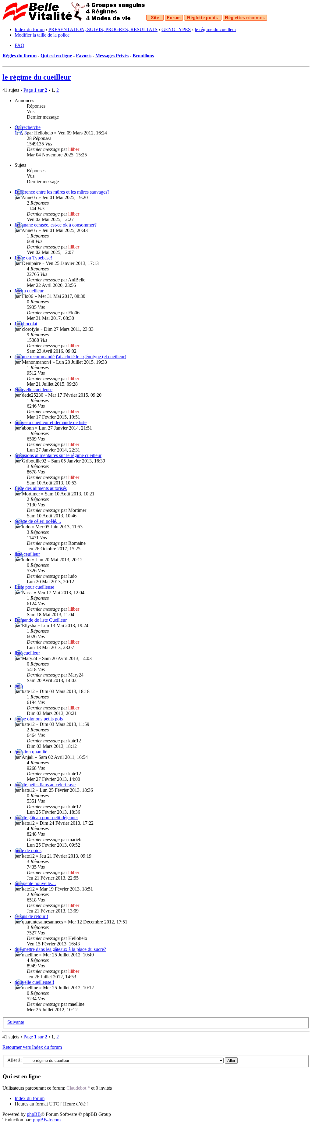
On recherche (28, 127)
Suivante (15, 1022)
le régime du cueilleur (215, 29)
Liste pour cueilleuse (34, 587)
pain (19, 685)
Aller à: (14, 1060)
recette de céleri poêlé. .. (38, 521)
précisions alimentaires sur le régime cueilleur (58, 455)
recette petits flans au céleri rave (45, 784)
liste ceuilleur (27, 554)
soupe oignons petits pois (39, 718)
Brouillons (143, 55)
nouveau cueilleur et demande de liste (51, 422)
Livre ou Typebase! (33, 257)
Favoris (83, 55)
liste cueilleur (27, 652)
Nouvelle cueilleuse (33, 389)
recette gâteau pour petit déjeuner (46, 817)
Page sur (35, 90)
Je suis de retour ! (31, 916)
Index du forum (29, 29)
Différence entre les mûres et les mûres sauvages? (62, 192)
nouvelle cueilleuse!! (34, 982)
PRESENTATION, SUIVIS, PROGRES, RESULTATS (103, 29)
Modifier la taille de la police (42, 35)
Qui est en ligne (56, 55)
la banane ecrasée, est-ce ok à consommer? (56, 224)
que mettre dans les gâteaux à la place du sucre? (60, 949)
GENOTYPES (176, 29)
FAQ (19, 45)
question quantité (31, 751)
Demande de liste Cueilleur (41, 620)
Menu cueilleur (29, 290)
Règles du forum (19, 55)
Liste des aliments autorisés (41, 488)
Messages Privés (112, 55)
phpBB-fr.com (47, 1119)
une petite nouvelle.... (35, 883)
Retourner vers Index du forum (32, 1047)
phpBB (34, 1114)
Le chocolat (26, 323)
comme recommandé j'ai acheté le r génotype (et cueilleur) (70, 356)
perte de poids (28, 850)
